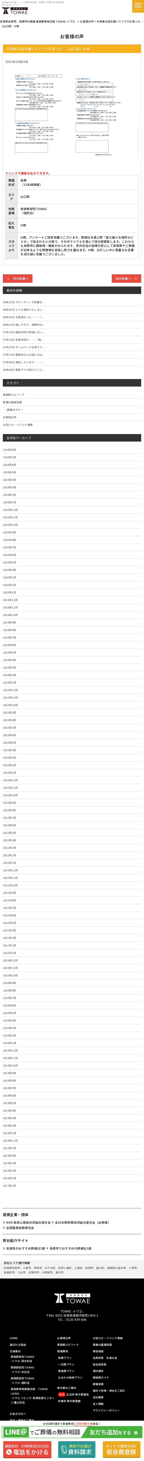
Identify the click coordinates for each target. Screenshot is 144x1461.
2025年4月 (9, 570)
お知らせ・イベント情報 (18, 425)
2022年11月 (10, 787)
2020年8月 (9, 990)
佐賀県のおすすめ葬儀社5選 (25, 1248)
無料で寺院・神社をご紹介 (109, 1390)
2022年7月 (9, 817)
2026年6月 (9, 465)
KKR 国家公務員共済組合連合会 (28, 1222)
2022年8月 (9, 810)
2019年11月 (10, 1058)
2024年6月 (9, 645)
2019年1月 (9, 1133)
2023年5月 (9, 742)
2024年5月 (9, 652)
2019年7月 (9, 1088)
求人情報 (98, 1404)
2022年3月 (9, 848)
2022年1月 (9, 863)
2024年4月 (9, 660)
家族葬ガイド (101, 1377)
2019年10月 (10, 1065)
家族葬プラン (66, 1371)
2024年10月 (10, 615)
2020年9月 (9, 983)
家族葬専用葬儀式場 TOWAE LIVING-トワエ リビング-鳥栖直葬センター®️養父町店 (33, 1395)
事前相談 (98, 1351)
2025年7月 (9, 547)
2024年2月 (9, 675)
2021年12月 (10, 870)
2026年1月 (9, 502)
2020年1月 (9, 1043)
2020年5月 (9, 1013)
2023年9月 (9, 712)
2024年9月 (9, 622)
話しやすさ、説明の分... (24, 324)
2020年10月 (10, 975)
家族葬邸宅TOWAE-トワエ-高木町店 (22, 1359)
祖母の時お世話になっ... (24, 332)
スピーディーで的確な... (24, 302)
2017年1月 (9, 1185)
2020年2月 (9, 1035)
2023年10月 (10, 705)
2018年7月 (9, 1148)
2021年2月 (9, 945)
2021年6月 (9, 915)
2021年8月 (9, 900)
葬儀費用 (62, 1351)
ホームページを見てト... (24, 347)
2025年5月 (9, 562)
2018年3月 (9, 1163)
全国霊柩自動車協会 (20, 1227)
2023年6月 (9, 735)
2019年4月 (9, 1110)
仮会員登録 (99, 1364)
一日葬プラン (66, 1364)
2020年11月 (10, 968)
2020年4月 (9, 1020)
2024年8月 (9, 630)
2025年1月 (9, 592)
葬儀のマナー (15, 410)
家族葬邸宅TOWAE (33, 209)
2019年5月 (9, 1103)
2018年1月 (9, 1178)
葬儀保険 (98, 1384)
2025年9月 (9, 532)
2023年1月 (9, 772)
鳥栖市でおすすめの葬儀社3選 (71, 1248)
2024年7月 (9, 637)
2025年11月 (10, 517)
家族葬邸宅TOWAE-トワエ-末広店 (22, 1369)
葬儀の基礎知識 (12, 402)
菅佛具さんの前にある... (24, 355)
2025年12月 (10, 510)
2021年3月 (9, 938)
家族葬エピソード (14, 395)
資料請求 (98, 1371)
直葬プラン (65, 1358)
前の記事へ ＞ (126, 278)
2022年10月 (10, 795)
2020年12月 (10, 960)
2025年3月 (9, 577)
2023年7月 (9, 727)
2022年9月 (9, 802)
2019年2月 (9, 1125)
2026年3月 (9, 487)
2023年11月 (10, 697)
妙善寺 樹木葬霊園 (69, 1401)
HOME (14, 1338)
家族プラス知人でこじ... (24, 370)
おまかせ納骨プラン (70, 1377)
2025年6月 (9, 555)
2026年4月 (9, 480)
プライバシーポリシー (106, 1410)
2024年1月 (9, 682)
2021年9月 (9, 893)
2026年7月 (9, 457)
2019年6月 (9, 1095)
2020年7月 (9, 998)
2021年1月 (9, 953)
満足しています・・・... (24, 362)
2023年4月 (9, 750)
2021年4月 (9, 930)
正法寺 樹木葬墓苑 (74, 1394)
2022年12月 (10, 780)
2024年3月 (9, 667)
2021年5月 (9, 923)
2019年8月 (9, 1080)
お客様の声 (9, 417)
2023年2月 (9, 765)
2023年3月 (9, 757)
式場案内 (15, 1351)
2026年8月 (9, 450)
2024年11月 (10, 607)
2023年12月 (10, 690)
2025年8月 (9, 540)
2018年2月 (9, 1170)
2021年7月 (9, 908)
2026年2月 (9, 495)
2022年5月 (9, 833)
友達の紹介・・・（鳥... (23, 340)
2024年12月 (10, 600)
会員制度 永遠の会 (105, 1358)
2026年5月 (9, 472)
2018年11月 (10, 1140)
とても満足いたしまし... (24, 309)
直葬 (23, 180)
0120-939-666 (76, 1319)
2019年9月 (9, 1073)
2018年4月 (9, 1155)
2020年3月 (9, 1028)
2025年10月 (10, 525)
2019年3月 (9, 1118)
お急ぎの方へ (18, 1414)
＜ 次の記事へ (17, 278)
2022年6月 (9, 825)
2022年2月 (9, 855)
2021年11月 (10, 878)
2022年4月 (9, 840)
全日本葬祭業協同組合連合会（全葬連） (83, 1222)
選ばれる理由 (18, 1344)
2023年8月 (9, 720)
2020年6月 (9, 1005)
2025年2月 (9, 585)
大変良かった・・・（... (23, 317)
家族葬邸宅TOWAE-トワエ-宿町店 (22, 1380)
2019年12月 (10, 1050)
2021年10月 (10, 885)
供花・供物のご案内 (22, 1420)
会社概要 (98, 1397)
